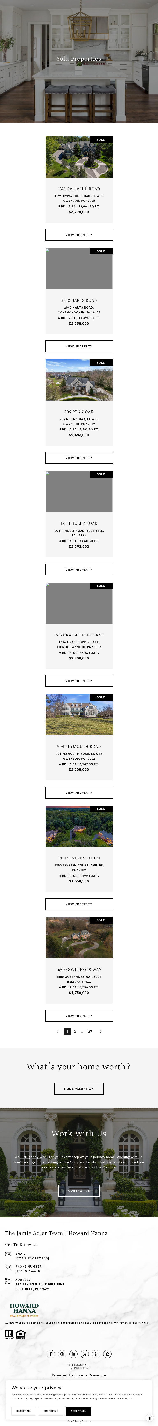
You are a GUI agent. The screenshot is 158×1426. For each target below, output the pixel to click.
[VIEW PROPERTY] (79, 231)
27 (90, 1032)
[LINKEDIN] (73, 1354)
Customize (50, 1411)
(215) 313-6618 (27, 1271)
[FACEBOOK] (51, 1354)
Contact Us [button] (79, 1191)
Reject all (23, 1411)
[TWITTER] (85, 1354)
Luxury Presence (90, 1375)
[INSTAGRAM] (62, 1354)
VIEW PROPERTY (79, 235)
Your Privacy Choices (79, 1421)
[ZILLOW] (107, 1354)
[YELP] (96, 1354)
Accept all (78, 1411)
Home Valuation (79, 1089)
